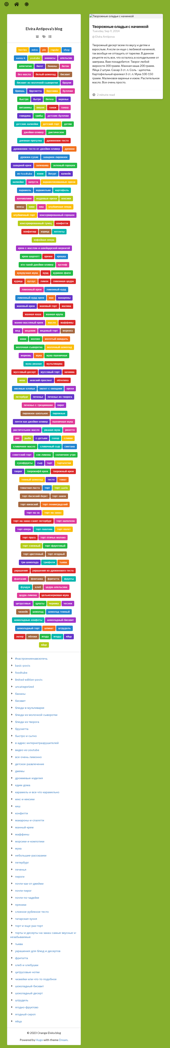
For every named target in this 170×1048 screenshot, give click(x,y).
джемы (19, 771)
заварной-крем (22, 165)
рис (17, 438)
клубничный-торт (24, 215)
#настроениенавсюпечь (31, 658)
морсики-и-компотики (29, 841)
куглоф (62, 264)
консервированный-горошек (57, 215)
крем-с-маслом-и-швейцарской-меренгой (44, 248)
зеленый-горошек (64, 165)
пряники (20, 904)
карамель (25, 190)
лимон (44, 281)
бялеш (50, 99)
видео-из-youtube (27, 750)
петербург (22, 396)
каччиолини (24, 198)
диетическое (56, 132)
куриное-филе (62, 272)
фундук (25, 587)
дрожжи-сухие (29, 157)
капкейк (66, 173)
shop (66, 49)
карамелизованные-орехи (59, 181)
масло (52, 322)
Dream (63, 1040)
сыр (39, 463)
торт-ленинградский (55, 504)
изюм (40, 173)
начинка (69, 372)
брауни (66, 82)
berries (22, 49)
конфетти (62, 223)
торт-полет (64, 529)
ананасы (50, 58)
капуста (33, 181)
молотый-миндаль (56, 338)
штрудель (64, 628)
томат (63, 479)
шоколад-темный (59, 611)
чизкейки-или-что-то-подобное (36, 979)
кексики (66, 198)
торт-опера (24, 529)
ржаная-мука (52, 429)
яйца (69, 636)
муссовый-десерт (24, 372)
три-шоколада (30, 562)
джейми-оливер (34, 132)
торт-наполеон (65, 520)
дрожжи (69, 148)
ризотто (70, 429)
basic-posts (22, 665)
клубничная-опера (60, 206)
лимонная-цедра (63, 281)
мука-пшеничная (56, 355)
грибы (39, 115)
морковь (26, 355)
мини (23, 338)
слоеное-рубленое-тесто (32, 911)
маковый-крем (26, 306)
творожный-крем (63, 471)
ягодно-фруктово (26, 1007)
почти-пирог (23, 890)
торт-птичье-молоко (53, 537)
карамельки (43, 190)
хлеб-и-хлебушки (26, 965)
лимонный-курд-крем (30, 297)
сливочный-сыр (50, 446)
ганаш (65, 107)
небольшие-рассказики (30, 855)
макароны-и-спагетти (29, 820)
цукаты (39, 603)
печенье (38, 396)
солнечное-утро (65, 454)
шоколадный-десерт (29, 993)
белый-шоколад (46, 74)
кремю (48, 256)
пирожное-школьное (35, 413)
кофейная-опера (44, 239)
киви (31, 206)
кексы (20, 206)
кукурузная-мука (27, 272)
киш (41, 206)
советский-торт (22, 454)
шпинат (48, 628)
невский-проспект (41, 380)
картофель (62, 190)
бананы (52, 66)
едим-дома (22, 785)
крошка (61, 256)
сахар (55, 438)
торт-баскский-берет (35, 496)
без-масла (24, 74)
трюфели (49, 562)
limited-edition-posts (28, 679)
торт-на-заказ (52, 512)
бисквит (65, 74)
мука (39, 355)
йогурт (52, 173)
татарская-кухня (26, 918)
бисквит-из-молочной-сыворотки (37, 82)
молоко (35, 338)
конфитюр (29, 231)
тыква (63, 562)
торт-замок (59, 496)
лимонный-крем (32, 289)
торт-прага (29, 537)
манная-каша (33, 314)
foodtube (21, 672)
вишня (40, 107)
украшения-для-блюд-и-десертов (37, 951)
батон (65, 66)
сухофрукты (25, 463)
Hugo (39, 1040)
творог (18, 471)
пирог (60, 405)
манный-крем (24, 827)
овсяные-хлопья (24, 388)
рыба (27, 438)
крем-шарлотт (31, 256)
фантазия (20, 578)
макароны (64, 297)
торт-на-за (33, 512)
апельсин (66, 58)
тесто (51, 479)
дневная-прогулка (30, 140)
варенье (63, 99)
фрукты (69, 578)
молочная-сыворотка (29, 347)
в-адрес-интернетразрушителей (37, 743)
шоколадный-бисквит (60, 620)
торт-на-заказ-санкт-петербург (32, 520)
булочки (68, 90)
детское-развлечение (29, 764)
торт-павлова (44, 529)
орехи (70, 388)
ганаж (52, 107)
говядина (25, 115)
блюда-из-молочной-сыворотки (36, 714)
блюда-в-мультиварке (29, 707)
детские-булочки (58, 115)
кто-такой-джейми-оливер (37, 264)
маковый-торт (48, 306)
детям (68, 124)
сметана (69, 446)
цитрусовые (23, 603)
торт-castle (61, 487)
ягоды (57, 636)
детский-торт (51, 124)
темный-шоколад (32, 479)
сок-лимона (43, 454)
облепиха (63, 380)
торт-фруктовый (55, 545)
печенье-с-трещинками (38, 405)
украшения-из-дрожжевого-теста (53, 570)
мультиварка (54, 363)
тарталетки (64, 463)
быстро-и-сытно (26, 736)
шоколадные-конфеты (28, 620)
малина (66, 306)
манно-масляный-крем (29, 322)
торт (47, 487)
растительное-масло (26, 429)
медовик (30, 330)
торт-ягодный (56, 554)
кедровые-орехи (46, 198)
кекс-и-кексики (25, 799)
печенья (20, 869)
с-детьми (41, 438)
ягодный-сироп (25, 1014)
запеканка (42, 165)
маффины (67, 322)
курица (18, 281)
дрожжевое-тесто (58, 140)
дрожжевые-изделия (29, 778)
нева (22, 380)
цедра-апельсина (56, 587)
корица (45, 231)
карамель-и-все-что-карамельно (37, 792)
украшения (21, 570)
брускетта (35, 90)
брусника (52, 90)
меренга (68, 330)
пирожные (59, 413)
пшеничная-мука (62, 421)
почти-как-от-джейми (29, 883)
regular (55, 49)
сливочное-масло (24, 446)
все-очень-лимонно (28, 757)
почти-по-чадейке (27, 897)
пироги (19, 876)
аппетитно (25, 66)
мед (17, 330)
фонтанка (37, 578)
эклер (19, 636)
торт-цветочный (33, 554)
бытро (37, 99)
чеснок (68, 603)
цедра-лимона (28, 595)
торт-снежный (31, 545)
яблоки (32, 636)
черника (54, 603)
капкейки (18, 181)
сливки (68, 438)
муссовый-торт (50, 372)
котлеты (59, 231)
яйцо (44, 644)
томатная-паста (30, 487)
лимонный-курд (56, 289)
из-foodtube (24, 173)
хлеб (38, 587)
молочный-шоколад (59, 347)
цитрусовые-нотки (27, 972)
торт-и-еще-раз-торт (29, 925)
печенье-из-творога (60, 396)
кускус (31, 281)
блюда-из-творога (27, 721)
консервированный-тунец (36, 223)
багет (39, 66)
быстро (23, 99)
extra (35, 49)
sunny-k (20, 58)
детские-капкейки (27, 124)
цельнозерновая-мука (55, 595)
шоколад (38, 611)
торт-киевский (29, 504)
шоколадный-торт (28, 628)
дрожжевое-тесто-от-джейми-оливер (36, 148)
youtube (35, 58)
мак (51, 297)
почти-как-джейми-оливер (31, 421)
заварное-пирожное (55, 157)
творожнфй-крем (37, 471)
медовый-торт (49, 330)
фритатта (53, 578)
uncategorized (24, 686)
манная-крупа (54, 314)
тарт (49, 463)
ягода (45, 636)
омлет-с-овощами (51, 388)
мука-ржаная (34, 363)
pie (44, 49)
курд (46, 272)
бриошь (19, 90)
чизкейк (23, 611)
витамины (25, 107)
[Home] (16, 4)
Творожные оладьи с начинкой (120, 26)
